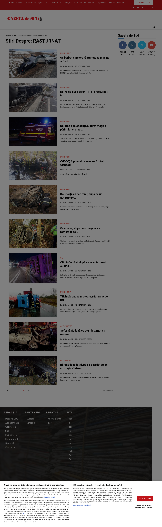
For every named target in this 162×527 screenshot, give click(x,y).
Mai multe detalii (49, 497)
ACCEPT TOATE (144, 499)
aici (24, 513)
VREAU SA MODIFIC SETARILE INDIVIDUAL (144, 506)
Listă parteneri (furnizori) (82, 505)
